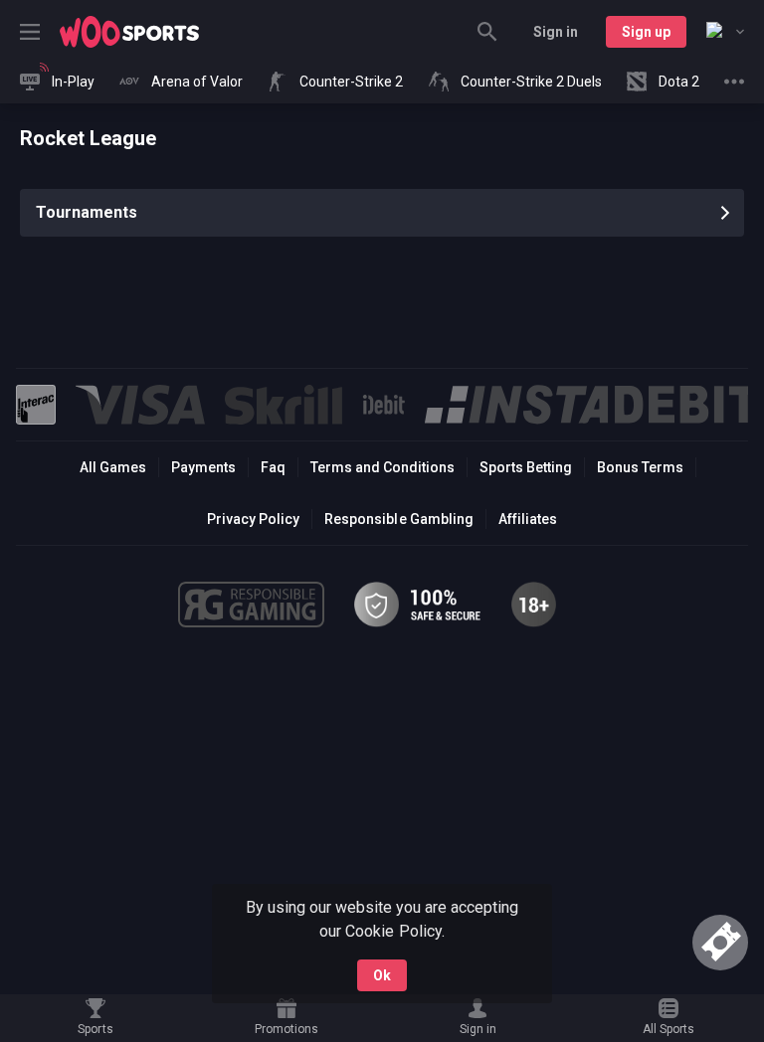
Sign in (555, 32)
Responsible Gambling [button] (398, 519)
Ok (382, 975)
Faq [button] (273, 467)
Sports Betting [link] (525, 467)
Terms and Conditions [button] (382, 467)
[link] (129, 32)
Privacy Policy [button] (253, 519)
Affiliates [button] (527, 519)
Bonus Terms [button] (640, 467)
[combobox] (725, 32)
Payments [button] (203, 467)
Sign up (646, 32)
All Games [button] (113, 467)
